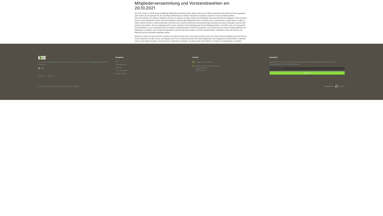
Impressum (41, 75)
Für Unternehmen (121, 70)
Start (116, 61)
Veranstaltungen (121, 64)
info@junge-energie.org (204, 62)
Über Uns (118, 67)
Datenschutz (51, 75)
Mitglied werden (120, 73)
